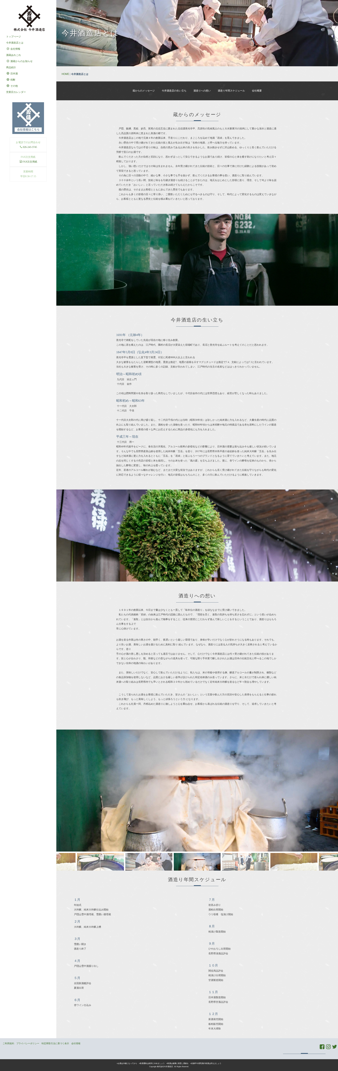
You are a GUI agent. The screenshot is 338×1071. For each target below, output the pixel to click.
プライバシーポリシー (27, 1043)
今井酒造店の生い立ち (174, 90)
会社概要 (257, 90)
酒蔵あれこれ (13, 55)
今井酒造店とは (14, 42)
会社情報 (15, 49)
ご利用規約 (8, 1043)
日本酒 (14, 73)
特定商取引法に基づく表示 (55, 1043)
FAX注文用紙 (30, 161)
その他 (14, 86)
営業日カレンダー (16, 92)
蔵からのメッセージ (144, 90)
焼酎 (12, 79)
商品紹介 (11, 67)
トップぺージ (13, 36)
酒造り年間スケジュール (231, 90)
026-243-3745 (30, 147)
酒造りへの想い (202, 90)
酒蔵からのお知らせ (21, 61)
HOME (65, 74)
